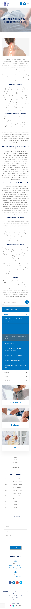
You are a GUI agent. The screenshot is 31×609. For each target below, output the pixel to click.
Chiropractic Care (15, 402)
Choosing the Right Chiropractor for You (16, 366)
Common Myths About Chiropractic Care (15, 337)
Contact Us (15, 447)
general (6, 314)
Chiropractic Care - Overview (13, 355)
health (6, 376)
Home (15, 457)
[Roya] (15, 605)
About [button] (15, 459)
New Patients (15, 425)
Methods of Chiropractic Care (13, 326)
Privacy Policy (15, 597)
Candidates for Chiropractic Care (14, 360)
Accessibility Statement (15, 595)
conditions (7, 380)
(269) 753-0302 (15, 577)
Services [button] (15, 462)
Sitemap (15, 599)
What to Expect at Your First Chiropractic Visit (13, 320)
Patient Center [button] (15, 465)
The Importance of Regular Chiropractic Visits (13, 349)
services (6, 372)
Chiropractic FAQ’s (10, 343)
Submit (15, 547)
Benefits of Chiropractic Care (13, 331)
